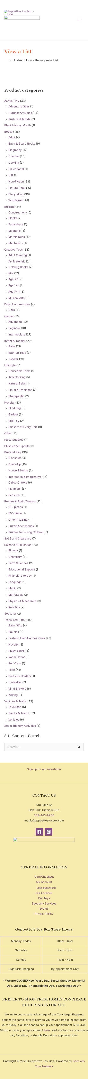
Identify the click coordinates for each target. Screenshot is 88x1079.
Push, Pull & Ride (19, 119)
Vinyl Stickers (17, 688)
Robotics (14, 607)
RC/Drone (14, 706)
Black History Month (17, 125)
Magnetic (14, 230)
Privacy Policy (44, 913)
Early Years (15, 224)
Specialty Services (44, 903)
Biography (15, 150)
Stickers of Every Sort (22, 427)
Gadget (13, 414)
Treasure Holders (19, 676)
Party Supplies (13, 439)
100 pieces (15, 507)
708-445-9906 (44, 815)
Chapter (13, 156)
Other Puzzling (17, 519)
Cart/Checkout (44, 876)
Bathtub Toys (17, 352)
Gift (10, 175)
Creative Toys (13, 249)
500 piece (15, 513)
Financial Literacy (20, 575)
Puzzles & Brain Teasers (20, 501)
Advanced (15, 321)
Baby (11, 346)
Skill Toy (13, 420)
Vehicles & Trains (15, 701)
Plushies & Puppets (16, 446)
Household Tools (19, 371)
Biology (13, 550)
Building (9, 206)
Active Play (11, 101)
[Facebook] (39, 832)
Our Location (44, 893)
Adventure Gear (18, 106)
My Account (44, 882)
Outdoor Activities (20, 112)
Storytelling (15, 194)
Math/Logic (15, 594)
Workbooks (15, 200)
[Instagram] (48, 832)
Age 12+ (13, 285)
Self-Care (14, 663)
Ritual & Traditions (20, 389)
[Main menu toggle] (80, 20)
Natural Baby (17, 383)
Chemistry (15, 556)
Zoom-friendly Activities (20, 725)
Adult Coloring (17, 255)
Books (8, 131)
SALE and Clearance (17, 538)
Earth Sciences (18, 563)
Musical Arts (16, 298)
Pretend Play (12, 452)
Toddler (13, 359)
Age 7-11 (14, 291)
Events (44, 908)
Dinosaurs (14, 458)
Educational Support (21, 569)
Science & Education (18, 544)
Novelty (9, 402)
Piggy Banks (16, 650)
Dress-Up (14, 464)
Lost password (46, 887)
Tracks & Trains (18, 713)
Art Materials (16, 261)
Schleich (14, 495)
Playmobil (14, 488)
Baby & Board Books (21, 143)
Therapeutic (16, 396)
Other (8, 433)
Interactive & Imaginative (25, 476)
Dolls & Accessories (17, 304)
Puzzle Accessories (21, 526)
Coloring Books (18, 267)
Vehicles (13, 719)
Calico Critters (17, 482)
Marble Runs (16, 236)
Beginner (14, 328)
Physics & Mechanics (22, 601)
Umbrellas (14, 682)
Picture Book (16, 187)
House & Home (18, 470)
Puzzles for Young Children (26, 532)
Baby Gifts (15, 625)
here (47, 1030)
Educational (16, 169)
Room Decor (16, 657)
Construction (16, 212)
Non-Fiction (16, 181)
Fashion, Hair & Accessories (26, 638)
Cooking (13, 162)
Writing (13, 695)
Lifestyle (10, 365)
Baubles (13, 631)
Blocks (12, 218)
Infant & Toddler (14, 340)
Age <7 (13, 279)
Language (14, 582)
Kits (10, 273)
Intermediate (16, 334)
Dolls (11, 309)
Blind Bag (14, 408)
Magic (12, 588)
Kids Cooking (16, 377)
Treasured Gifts (14, 620)
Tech (11, 669)
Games (9, 316)
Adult (11, 137)
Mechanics (15, 243)
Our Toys (44, 898)
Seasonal (10, 613)
